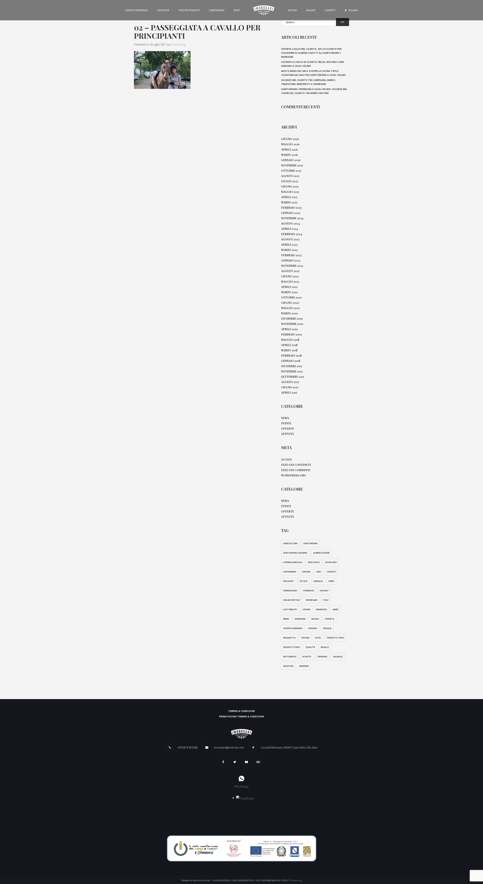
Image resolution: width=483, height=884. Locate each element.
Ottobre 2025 (291, 170)
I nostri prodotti (189, 10)
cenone (306, 571)
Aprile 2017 (289, 392)
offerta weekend (292, 628)
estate (304, 581)
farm (331, 581)
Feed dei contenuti (296, 465)
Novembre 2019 (292, 324)
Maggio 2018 (290, 340)
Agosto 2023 (290, 239)
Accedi (286, 459)
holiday (324, 590)
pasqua (327, 628)
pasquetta (289, 637)
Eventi (286, 423)
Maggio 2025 (290, 192)
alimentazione (321, 552)
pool (318, 637)
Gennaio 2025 (290, 213)
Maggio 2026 (290, 144)
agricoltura (290, 543)
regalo (325, 647)
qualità (310, 647)
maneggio (321, 609)
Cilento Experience (136, 10)
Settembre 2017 (292, 377)
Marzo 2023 (289, 250)
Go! (342, 22)
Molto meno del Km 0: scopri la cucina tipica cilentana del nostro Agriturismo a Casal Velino (313, 73)
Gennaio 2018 (290, 361)
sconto (306, 656)
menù (286, 618)
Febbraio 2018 (291, 355)
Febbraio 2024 (291, 234)
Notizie (292, 10)
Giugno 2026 (290, 139)
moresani (300, 618)
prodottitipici (291, 647)
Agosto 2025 (290, 176)
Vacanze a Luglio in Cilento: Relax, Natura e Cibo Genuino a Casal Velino (312, 64)
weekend (304, 666)
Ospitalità (163, 10)
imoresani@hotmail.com (229, 747)
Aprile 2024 (289, 229)
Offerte (287, 428)
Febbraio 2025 (291, 207)
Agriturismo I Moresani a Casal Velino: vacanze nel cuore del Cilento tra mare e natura (314, 91)
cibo (318, 571)
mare (335, 609)
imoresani (311, 600)
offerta (329, 618)
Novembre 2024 (292, 218)
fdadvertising (178, 44)
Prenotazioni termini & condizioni (241, 716)
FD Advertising (295, 880)
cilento (331, 571)
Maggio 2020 (290, 308)
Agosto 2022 (290, 271)
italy (325, 600)
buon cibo (331, 562)
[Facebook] (223, 762)
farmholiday (290, 590)
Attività (287, 434)
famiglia (318, 581)
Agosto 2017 (290, 382)
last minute (290, 609)
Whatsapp (241, 786)
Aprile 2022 (289, 287)
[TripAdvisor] (259, 762)
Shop (237, 10)
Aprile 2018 (289, 345)
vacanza (337, 656)
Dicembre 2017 (291, 366)
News (285, 418)
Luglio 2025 (289, 181)
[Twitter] (235, 762)
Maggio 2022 (290, 281)
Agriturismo (217, 10)
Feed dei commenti (295, 470)
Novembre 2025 (292, 165)
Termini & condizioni (241, 711)
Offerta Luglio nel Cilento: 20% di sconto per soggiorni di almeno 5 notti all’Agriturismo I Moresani (311, 52)
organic (312, 628)
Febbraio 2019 (291, 334)
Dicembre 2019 (292, 318)
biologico (314, 562)
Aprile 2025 (289, 197)
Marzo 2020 (289, 313)
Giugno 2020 (290, 303)
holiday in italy (291, 600)
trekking (322, 656)
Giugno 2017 (289, 387)
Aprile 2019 (289, 329)
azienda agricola (292, 562)
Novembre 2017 (292, 371)
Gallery (311, 10)
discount (288, 581)
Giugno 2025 (290, 186)
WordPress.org (293, 475)
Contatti (330, 10)
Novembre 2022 (292, 266)
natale (315, 618)
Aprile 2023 (289, 244)
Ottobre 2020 (291, 297)
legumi (306, 609)
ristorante (289, 656)
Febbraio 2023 (291, 255)
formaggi (308, 590)
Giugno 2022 (290, 276)
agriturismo (310, 543)
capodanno (289, 571)
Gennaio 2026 (291, 160)
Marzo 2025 (289, 202)
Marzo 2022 (289, 292)
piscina (305, 637)
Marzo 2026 (289, 155)
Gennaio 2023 (290, 260)
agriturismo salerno (295, 552)
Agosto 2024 (290, 223)
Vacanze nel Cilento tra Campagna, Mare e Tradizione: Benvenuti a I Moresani (308, 82)
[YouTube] (247, 762)
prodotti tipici (335, 637)
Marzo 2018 (289, 350)
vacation (288, 666)
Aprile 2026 (289, 149)
